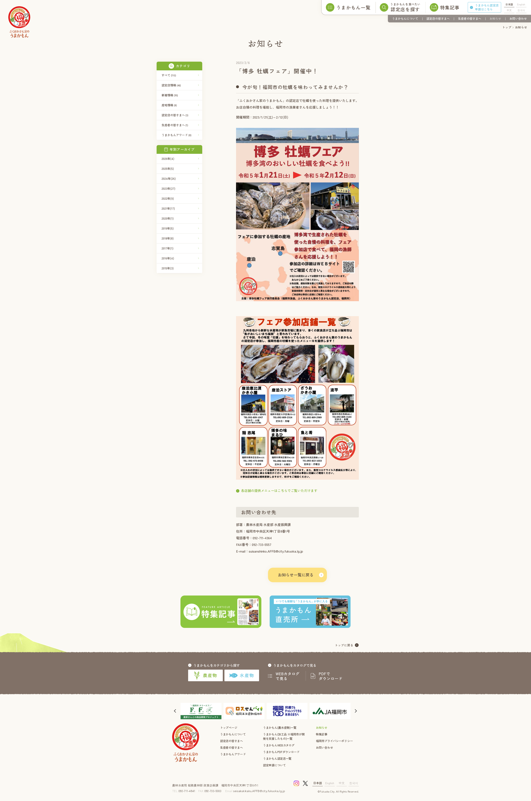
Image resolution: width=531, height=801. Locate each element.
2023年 (168, 188)
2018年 (168, 238)
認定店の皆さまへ (438, 18)
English (521, 4)
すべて (169, 75)
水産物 (247, 675)
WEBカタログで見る (288, 676)
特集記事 (321, 734)
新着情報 (170, 95)
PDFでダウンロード (330, 676)
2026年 (168, 159)
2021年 (168, 208)
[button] (175, 711)
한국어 (521, 10)
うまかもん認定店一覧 (277, 758)
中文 (509, 10)
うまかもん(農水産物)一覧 (279, 727)
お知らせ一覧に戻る (295, 574)
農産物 (210, 675)
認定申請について (274, 765)
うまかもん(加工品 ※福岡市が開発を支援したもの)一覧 (284, 736)
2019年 (168, 228)
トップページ (228, 727)
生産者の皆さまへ (469, 18)
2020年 (168, 218)
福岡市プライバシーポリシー (334, 741)
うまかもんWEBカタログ (279, 745)
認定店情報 (171, 85)
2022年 (168, 198)
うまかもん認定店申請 (487, 7)
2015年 (168, 268)
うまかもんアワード (176, 135)
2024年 (169, 178)
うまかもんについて (405, 18)
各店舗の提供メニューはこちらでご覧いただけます (279, 490)
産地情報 (169, 105)
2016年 (168, 258)
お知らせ (495, 18)
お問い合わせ (518, 18)
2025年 (168, 168)
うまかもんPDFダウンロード (281, 752)
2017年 (167, 248)
